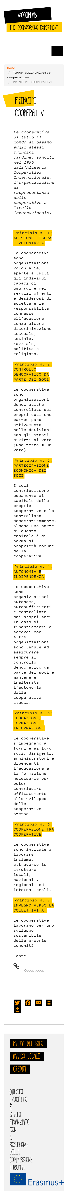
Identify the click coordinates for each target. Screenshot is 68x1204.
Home (11, 68)
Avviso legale (26, 1056)
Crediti (19, 1069)
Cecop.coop (34, 971)
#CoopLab (30, 17)
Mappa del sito (28, 1043)
